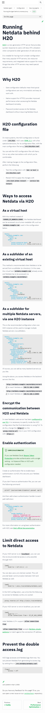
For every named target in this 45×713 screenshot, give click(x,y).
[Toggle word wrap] (36, 234)
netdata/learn (29, 693)
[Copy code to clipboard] (40, 234)
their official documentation (23, 528)
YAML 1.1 (28, 141)
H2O (4, 45)
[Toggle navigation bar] (3, 2)
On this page (8, 17)
